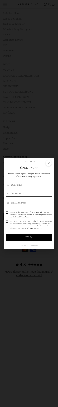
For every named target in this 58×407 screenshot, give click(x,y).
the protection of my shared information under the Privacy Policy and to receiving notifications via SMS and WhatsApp (31, 214)
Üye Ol (29, 237)
